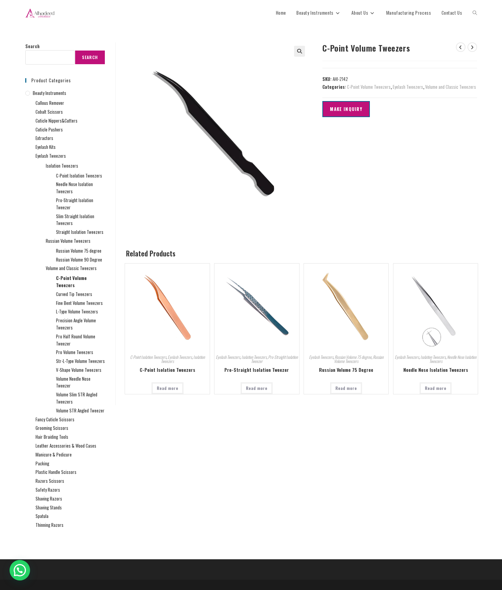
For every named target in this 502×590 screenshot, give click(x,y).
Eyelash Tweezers (408, 86)
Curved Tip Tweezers (74, 294)
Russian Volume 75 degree (353, 357)
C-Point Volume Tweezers (369, 86)
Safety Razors (48, 489)
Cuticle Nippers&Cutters (57, 120)
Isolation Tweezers (254, 357)
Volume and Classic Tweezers (450, 86)
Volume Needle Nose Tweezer (73, 382)
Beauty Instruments (49, 92)
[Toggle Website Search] (475, 12)
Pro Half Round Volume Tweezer (75, 340)
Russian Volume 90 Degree (79, 259)
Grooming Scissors (52, 427)
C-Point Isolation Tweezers (148, 357)
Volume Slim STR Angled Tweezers (76, 398)
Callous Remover (50, 102)
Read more (167, 388)
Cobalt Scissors (49, 111)
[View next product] (472, 47)
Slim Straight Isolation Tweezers (75, 220)
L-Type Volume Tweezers (77, 311)
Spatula (42, 515)
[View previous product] (460, 47)
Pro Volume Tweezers (74, 352)
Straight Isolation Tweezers (79, 231)
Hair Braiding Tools (52, 436)
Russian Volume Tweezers (68, 240)
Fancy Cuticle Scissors (55, 419)
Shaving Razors (49, 498)
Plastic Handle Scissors (56, 471)
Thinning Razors (50, 524)
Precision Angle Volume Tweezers (76, 324)
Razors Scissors (50, 480)
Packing (42, 463)
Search (32, 46)
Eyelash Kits (46, 146)
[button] (299, 51)
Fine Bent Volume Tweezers (79, 302)
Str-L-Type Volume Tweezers (80, 360)
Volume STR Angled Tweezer (80, 410)
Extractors (44, 138)
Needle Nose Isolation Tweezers (453, 359)
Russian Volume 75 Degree (346, 369)
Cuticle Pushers (49, 129)
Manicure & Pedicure (54, 454)
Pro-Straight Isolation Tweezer (274, 359)
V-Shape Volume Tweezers (78, 369)
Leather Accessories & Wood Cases (66, 445)
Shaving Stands (49, 507)
